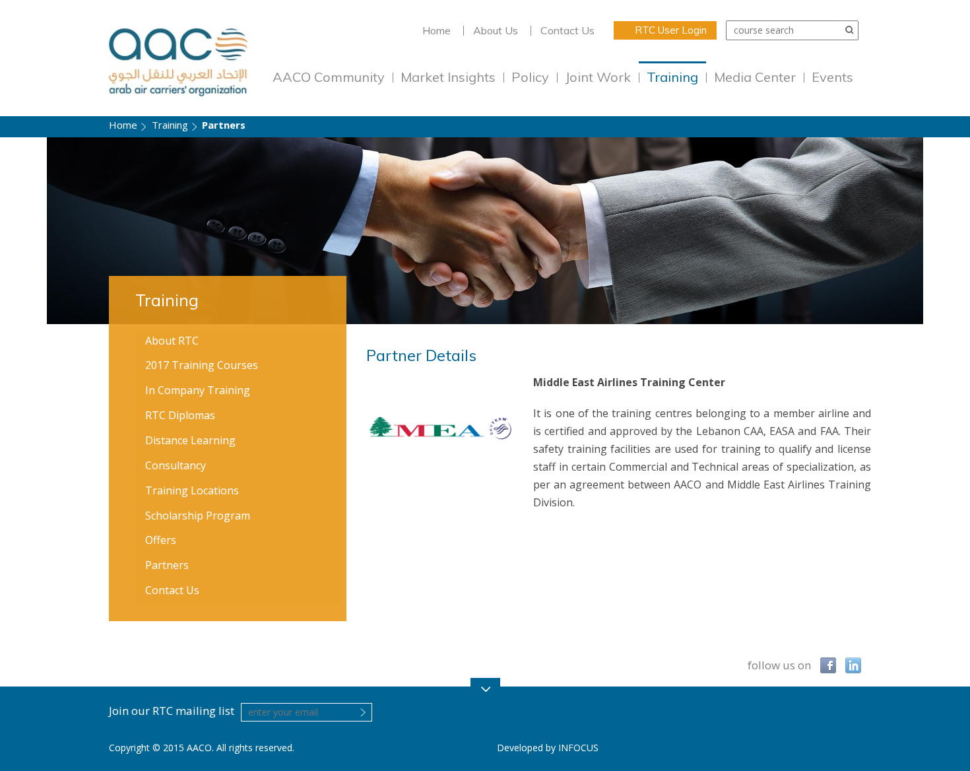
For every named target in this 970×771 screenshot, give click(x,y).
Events (832, 77)
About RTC (172, 340)
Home (436, 30)
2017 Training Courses (201, 365)
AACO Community (329, 77)
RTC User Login (671, 30)
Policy (530, 77)
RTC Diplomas (180, 415)
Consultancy (175, 465)
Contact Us (567, 30)
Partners (167, 565)
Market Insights (448, 77)
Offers (160, 540)
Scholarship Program (197, 515)
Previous (28, 231)
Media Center (755, 77)
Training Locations (192, 490)
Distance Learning (190, 440)
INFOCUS (578, 747)
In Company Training (197, 390)
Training (672, 77)
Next (942, 231)
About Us (495, 30)
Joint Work (598, 77)
